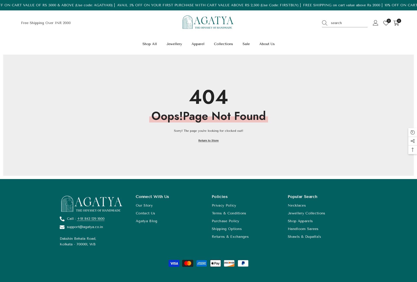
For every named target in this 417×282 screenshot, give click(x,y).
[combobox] (349, 23)
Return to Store (208, 140)
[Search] (344, 23)
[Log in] (375, 23)
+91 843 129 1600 (90, 219)
